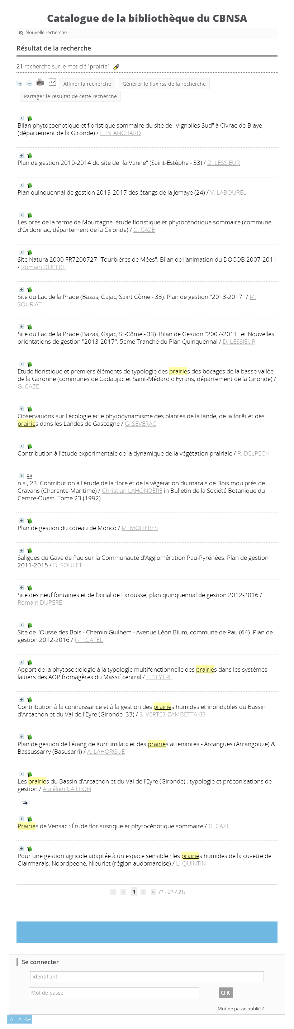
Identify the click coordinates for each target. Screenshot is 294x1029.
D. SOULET (67, 565)
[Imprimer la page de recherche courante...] (41, 83)
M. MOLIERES (140, 528)
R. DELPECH (253, 453)
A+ (28, 1019)
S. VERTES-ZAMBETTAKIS (172, 714)
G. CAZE (144, 229)
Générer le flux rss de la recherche (164, 83)
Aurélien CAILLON (67, 789)
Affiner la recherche (87, 83)
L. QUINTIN (191, 863)
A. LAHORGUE (106, 751)
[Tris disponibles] (52, 83)
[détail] (21, 118)
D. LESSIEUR (223, 162)
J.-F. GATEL (89, 639)
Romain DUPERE (43, 267)
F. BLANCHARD (120, 133)
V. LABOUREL (228, 192)
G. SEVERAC (140, 423)
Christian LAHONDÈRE (132, 490)
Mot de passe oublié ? (241, 1009)
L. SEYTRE (159, 677)
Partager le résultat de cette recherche (70, 96)
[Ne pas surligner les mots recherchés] (116, 67)
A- (12, 1019)
